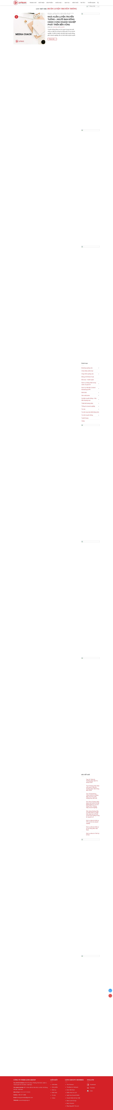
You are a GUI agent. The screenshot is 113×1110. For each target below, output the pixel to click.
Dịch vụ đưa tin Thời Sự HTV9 (92, 834)
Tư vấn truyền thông (64, 14)
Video (83, 421)
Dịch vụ (54, 1090)
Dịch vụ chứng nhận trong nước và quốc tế (88, 383)
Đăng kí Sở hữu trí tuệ (87, 377)
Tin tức (83, 409)
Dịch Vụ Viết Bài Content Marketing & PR (88, 388)
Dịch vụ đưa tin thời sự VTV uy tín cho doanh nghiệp (92, 822)
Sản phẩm (55, 1087)
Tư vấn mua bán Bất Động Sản (90, 412)
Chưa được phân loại (87, 371)
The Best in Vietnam (72, 1087)
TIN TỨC (82, 2)
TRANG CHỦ (33, 2)
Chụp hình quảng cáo (87, 374)
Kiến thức (84, 392)
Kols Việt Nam (71, 1090)
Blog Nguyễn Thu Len (73, 1106)
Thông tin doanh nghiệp (88, 406)
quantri (62, 27)
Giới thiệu (54, 1084)
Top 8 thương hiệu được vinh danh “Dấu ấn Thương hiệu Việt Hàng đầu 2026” (92, 788)
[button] (98, 2)
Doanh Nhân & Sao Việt (73, 1098)
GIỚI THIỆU (41, 2)
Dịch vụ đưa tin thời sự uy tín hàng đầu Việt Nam (92, 828)
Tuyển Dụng (84, 418)
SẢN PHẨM (49, 2)
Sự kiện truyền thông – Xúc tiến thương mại (88, 399)
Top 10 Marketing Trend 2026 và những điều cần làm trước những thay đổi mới (92, 796)
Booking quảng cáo (86, 368)
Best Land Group (71, 1100)
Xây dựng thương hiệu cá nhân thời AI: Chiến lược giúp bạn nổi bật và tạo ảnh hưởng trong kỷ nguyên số (92, 814)
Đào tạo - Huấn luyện (53, 13)
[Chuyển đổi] (99, 368)
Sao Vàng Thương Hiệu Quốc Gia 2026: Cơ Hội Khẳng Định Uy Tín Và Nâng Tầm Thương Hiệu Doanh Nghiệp (92, 804)
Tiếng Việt (92, 6)
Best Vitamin (70, 1103)
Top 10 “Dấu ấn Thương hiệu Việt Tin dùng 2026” (92, 781)
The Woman (70, 1084)
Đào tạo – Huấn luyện (87, 379)
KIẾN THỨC (75, 2)
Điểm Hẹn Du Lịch (72, 1092)
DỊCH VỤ (67, 2)
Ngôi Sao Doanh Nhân (73, 1095)
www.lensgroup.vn (24, 1100)
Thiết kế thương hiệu (87, 403)
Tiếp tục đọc (52, 39)
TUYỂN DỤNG (91, 2)
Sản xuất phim (85, 395)
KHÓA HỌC (59, 2)
